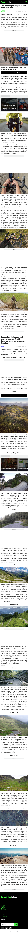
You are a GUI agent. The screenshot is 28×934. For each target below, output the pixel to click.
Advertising (14, 30)
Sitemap (2, 906)
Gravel (3, 11)
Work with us (3, 909)
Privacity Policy (4, 916)
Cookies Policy (4, 915)
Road (3, 346)
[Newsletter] (26, 2)
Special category (14, 709)
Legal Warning (4, 914)
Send (16, 924)
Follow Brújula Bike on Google (14, 72)
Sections (3, 905)
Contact (2, 908)
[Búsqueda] (24, 2)
